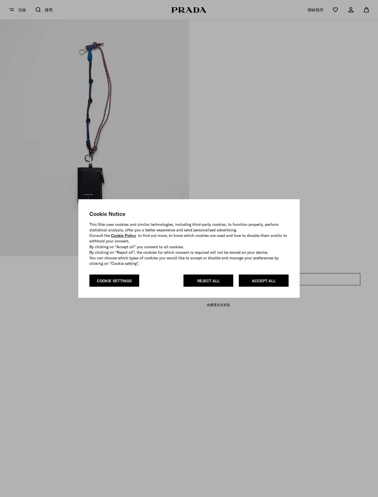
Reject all (208, 280)
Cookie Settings (114, 280)
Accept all (264, 280)
